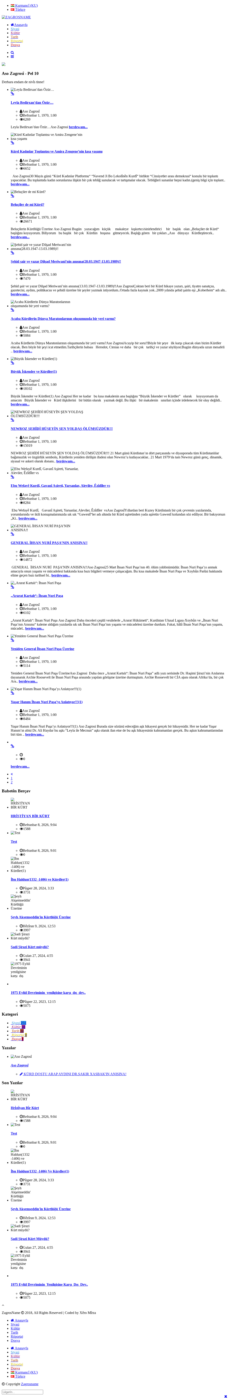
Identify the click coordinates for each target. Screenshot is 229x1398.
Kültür (15, 1328)
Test (14, 841)
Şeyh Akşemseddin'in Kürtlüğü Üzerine (41, 917)
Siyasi (15, 1324)
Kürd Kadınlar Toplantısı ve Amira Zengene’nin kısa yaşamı (56, 151)
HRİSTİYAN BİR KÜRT (30, 816)
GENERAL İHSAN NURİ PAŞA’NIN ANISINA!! (49, 543)
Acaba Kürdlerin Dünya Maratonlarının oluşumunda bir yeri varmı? (63, 319)
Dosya (15, 1340)
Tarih (14, 1332)
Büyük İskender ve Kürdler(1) (34, 371)
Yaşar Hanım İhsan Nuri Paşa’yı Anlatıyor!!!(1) (47, 702)
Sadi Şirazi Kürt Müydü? (30, 1239)
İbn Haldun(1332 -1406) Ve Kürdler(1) (40, 1171)
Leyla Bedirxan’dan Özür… (32, 102)
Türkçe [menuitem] (19, 9)
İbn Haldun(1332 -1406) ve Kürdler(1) (39, 879)
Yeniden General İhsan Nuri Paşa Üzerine (42, 649)
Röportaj (17, 1336)
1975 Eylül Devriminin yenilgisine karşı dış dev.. (48, 993)
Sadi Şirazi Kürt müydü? (30, 947)
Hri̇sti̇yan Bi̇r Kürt (25, 1108)
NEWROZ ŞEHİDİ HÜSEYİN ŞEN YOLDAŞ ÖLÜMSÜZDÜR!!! (62, 429)
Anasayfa (21, 1320)
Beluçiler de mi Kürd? (27, 204)
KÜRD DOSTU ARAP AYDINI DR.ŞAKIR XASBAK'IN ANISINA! (74, 1074)
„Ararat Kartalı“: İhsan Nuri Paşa (37, 596)
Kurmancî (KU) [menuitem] (26, 5)
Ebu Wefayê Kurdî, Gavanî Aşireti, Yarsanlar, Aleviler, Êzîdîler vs (60, 486)
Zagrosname (29, 1384)
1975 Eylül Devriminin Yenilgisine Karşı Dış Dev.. (49, 1284)
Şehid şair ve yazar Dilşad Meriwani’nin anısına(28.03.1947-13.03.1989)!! (66, 261)
